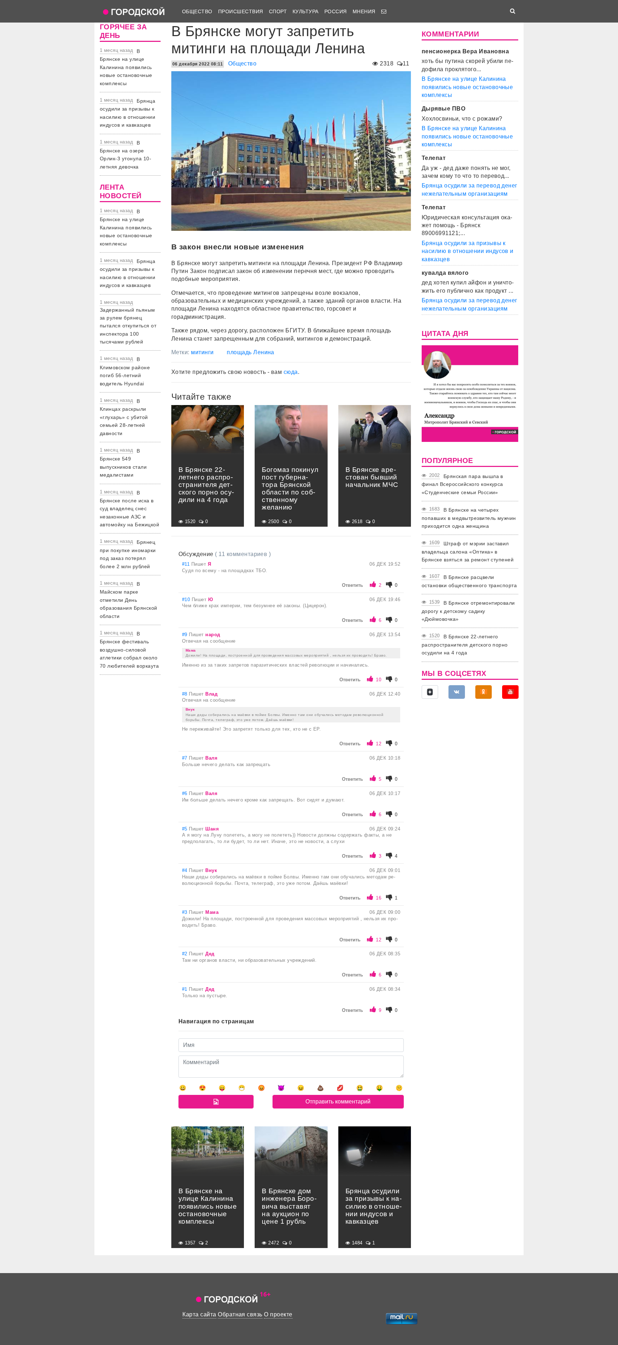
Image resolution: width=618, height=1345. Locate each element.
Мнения (364, 11)
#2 (185, 953)
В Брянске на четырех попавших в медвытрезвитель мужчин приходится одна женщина (469, 518)
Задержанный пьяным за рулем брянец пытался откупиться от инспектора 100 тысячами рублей (128, 326)
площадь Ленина (250, 352)
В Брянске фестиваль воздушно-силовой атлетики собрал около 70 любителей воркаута (129, 650)
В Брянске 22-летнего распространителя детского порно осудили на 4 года (465, 645)
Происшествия (240, 11)
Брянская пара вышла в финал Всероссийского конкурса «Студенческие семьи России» (462, 484)
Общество (197, 11)
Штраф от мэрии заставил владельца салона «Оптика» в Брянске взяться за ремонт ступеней (468, 551)
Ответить (352, 585)
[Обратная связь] (383, 11)
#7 (185, 758)
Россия (335, 11)
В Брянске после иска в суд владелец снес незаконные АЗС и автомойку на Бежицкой (129, 509)
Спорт (278, 11)
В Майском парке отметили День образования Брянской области (128, 600)
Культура (306, 11)
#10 (187, 599)
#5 (185, 829)
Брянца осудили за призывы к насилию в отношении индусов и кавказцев (468, 251)
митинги (202, 352)
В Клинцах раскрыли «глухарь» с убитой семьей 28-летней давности (124, 417)
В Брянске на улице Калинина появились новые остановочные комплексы (126, 67)
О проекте (278, 1314)
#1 (185, 989)
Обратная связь (240, 1314)
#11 (186, 564)
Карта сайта (199, 1314)
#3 (185, 912)
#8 (185, 694)
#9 (185, 634)
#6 (185, 793)
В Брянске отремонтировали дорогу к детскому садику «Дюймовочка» (468, 611)
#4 (185, 870)
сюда (291, 372)
